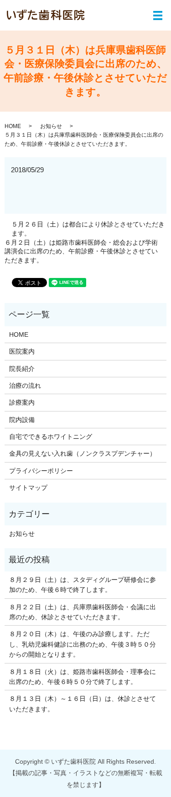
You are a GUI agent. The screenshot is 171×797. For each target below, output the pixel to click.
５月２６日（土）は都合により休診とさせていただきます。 (88, 229)
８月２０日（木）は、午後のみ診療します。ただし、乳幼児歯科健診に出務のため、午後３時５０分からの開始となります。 (82, 644)
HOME (13, 126)
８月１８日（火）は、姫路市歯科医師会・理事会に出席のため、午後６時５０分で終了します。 (82, 676)
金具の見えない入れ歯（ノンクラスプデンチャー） (82, 453)
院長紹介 (22, 368)
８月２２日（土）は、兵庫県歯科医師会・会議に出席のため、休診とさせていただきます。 (82, 612)
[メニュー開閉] (157, 15)
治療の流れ (25, 385)
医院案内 (22, 351)
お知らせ (51, 126)
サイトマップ (28, 487)
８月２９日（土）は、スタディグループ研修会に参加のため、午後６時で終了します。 (82, 584)
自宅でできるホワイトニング (50, 436)
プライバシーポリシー (41, 470)
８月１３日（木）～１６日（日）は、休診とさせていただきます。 (82, 703)
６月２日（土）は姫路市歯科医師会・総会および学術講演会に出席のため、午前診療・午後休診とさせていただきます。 (81, 251)
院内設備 (22, 419)
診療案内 (22, 402)
